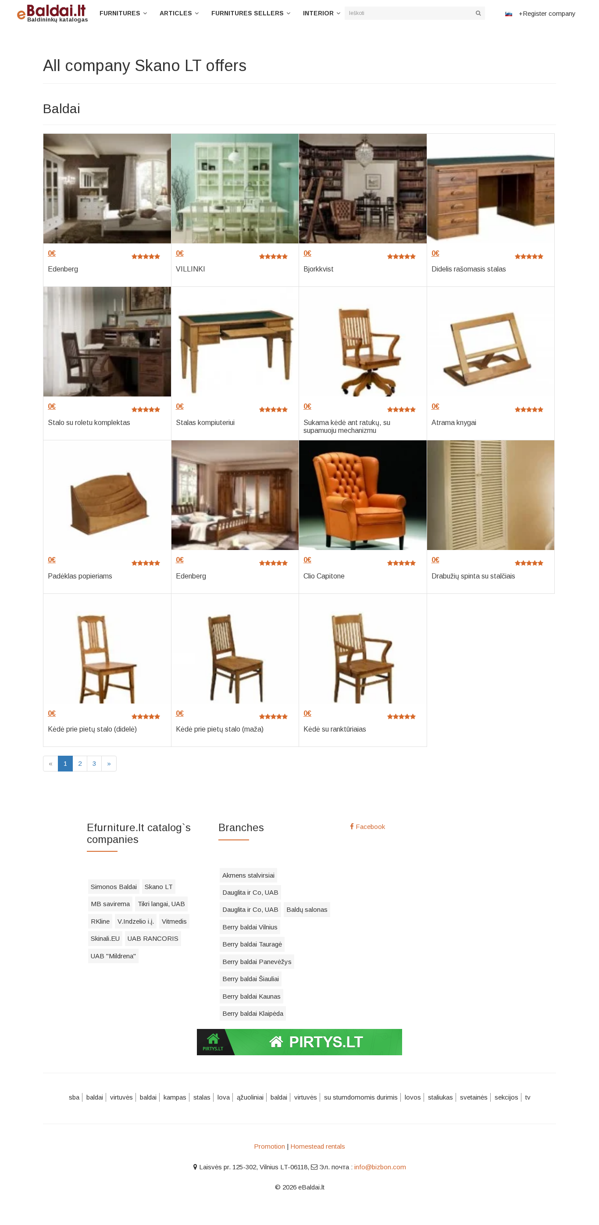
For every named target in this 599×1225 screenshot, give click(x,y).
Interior (318, 13)
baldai (94, 1097)
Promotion (269, 1146)
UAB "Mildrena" (113, 956)
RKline (100, 921)
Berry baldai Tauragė (252, 944)
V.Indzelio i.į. (136, 921)
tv (528, 1097)
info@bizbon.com (380, 1167)
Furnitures (120, 13)
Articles (176, 13)
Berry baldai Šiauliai (250, 978)
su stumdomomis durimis (361, 1097)
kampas (175, 1097)
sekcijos (506, 1097)
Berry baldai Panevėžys (257, 961)
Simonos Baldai (114, 886)
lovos (413, 1097)
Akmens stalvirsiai (248, 875)
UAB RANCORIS (153, 938)
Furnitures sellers (247, 13)
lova (223, 1097)
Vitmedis (174, 921)
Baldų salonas (307, 909)
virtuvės (121, 1097)
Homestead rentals (317, 1146)
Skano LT (159, 886)
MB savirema (110, 903)
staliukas (440, 1097)
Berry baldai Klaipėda (252, 1013)
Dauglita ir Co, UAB (250, 892)
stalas (201, 1097)
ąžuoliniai (250, 1097)
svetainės (474, 1097)
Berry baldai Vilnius (250, 927)
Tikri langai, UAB (161, 903)
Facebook (369, 826)
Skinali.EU (105, 938)
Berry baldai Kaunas (251, 996)
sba (74, 1097)
